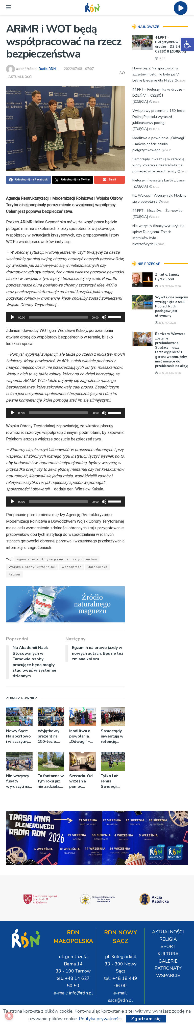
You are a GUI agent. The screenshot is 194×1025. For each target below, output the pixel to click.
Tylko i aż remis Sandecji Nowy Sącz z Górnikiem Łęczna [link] (113, 781)
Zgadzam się (146, 1019)
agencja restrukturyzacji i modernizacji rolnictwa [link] (57, 559)
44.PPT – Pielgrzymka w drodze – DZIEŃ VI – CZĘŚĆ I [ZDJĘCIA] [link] (158, 95)
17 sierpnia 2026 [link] (169, 286)
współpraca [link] (72, 567)
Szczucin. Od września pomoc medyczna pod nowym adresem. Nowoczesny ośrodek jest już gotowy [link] (81, 781)
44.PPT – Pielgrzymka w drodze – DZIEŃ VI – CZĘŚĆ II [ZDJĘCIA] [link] (171, 44)
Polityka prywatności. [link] (100, 1019)
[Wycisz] (104, 317)
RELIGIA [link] (168, 939)
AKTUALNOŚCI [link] (20, 77)
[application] (65, 317)
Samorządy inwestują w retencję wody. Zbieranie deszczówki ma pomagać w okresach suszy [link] (113, 736)
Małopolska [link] (97, 567)
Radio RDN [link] (47, 69)
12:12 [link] (155, 129)
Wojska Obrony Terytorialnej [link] (32, 567)
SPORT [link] (168, 946)
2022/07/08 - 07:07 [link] (79, 69)
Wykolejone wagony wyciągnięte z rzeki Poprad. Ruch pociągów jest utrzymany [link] (171, 306)
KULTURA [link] (168, 954)
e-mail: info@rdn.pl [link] (73, 993)
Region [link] (14, 574)
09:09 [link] (165, 202)
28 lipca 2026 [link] (167, 323)
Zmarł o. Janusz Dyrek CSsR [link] (167, 276)
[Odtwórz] (12, 317)
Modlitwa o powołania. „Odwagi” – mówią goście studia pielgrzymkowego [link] (82, 736)
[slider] (115, 316)
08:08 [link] (160, 244)
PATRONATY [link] (168, 968)
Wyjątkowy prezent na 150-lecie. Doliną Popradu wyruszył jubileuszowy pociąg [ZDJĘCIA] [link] (50, 736)
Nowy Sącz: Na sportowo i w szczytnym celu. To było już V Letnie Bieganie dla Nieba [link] (19, 736)
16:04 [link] (155, 102)
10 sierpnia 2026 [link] (169, 373)
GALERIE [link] (168, 961)
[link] (187, 44)
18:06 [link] (161, 58)
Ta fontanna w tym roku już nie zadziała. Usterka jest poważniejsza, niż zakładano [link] (51, 781)
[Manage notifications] (9, 1016)
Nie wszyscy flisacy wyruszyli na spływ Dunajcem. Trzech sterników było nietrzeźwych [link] (18, 781)
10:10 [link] (168, 150)
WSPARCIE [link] (168, 976)
